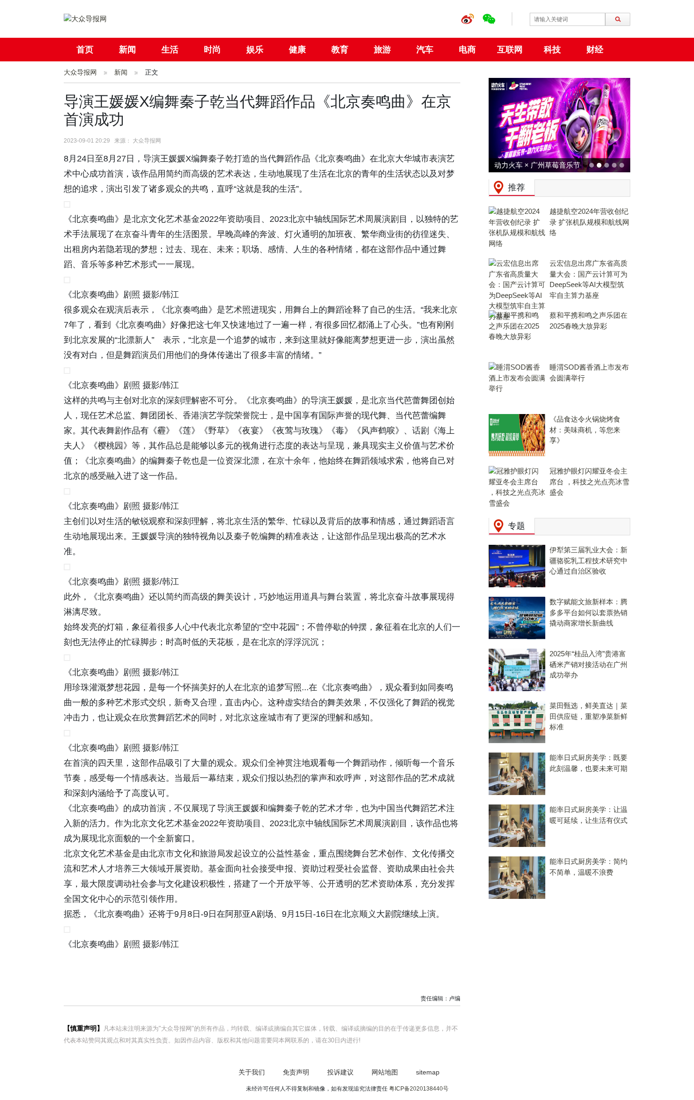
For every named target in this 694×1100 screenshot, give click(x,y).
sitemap (428, 1072)
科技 (552, 49)
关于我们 (251, 1072)
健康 (297, 49)
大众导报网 (80, 72)
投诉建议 (340, 1072)
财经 (594, 49)
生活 (169, 49)
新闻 (127, 49)
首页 (84, 49)
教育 (339, 49)
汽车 (424, 49)
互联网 (510, 49)
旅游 (382, 49)
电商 (467, 49)
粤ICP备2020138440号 (419, 1088)
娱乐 (254, 49)
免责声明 (296, 1072)
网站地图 (385, 1072)
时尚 (212, 49)
